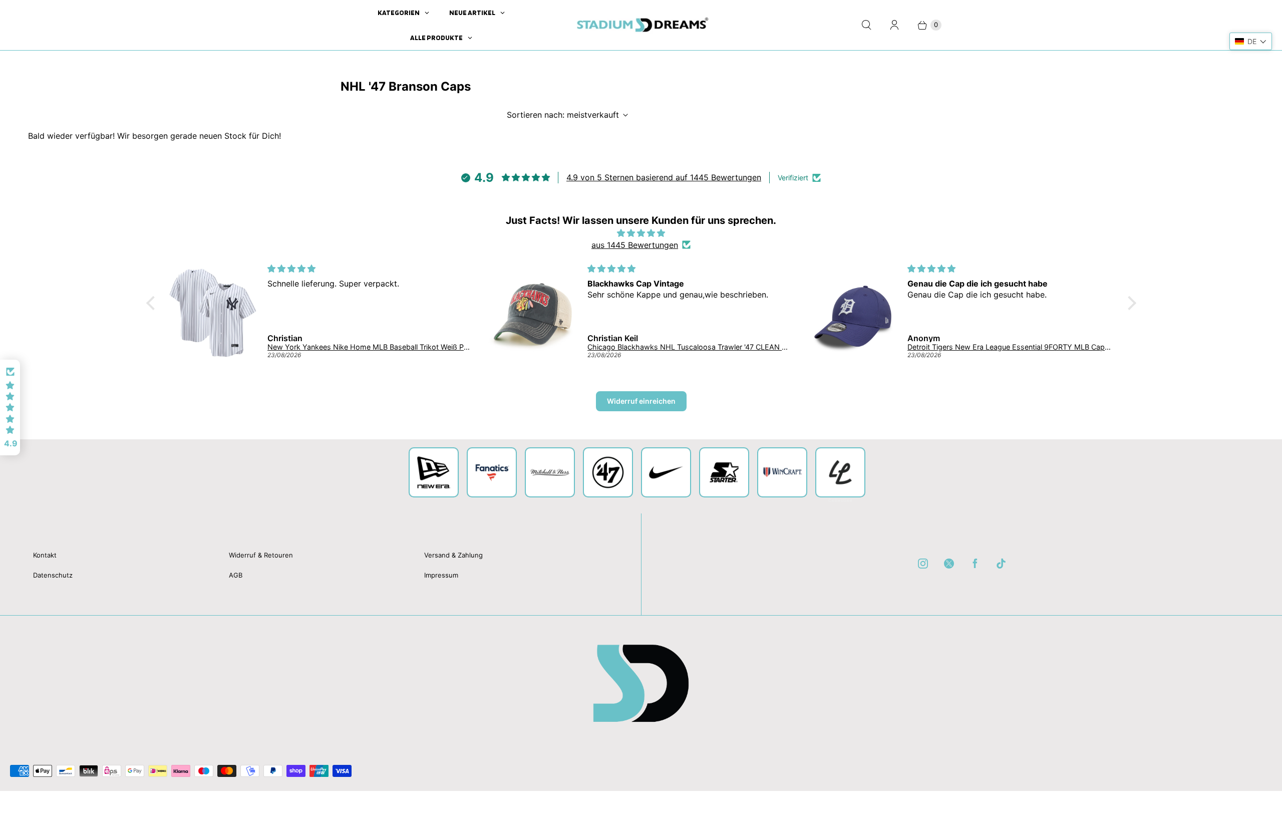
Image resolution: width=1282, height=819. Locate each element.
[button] (153, 303)
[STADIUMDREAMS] (641, 25)
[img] (641, 233)
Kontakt (45, 555)
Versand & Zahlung (453, 555)
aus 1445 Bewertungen (634, 245)
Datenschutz (53, 575)
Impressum (441, 575)
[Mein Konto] (894, 25)
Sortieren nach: (563, 115)
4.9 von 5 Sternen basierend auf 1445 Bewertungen (663, 177)
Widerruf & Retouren (261, 555)
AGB (235, 575)
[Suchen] (866, 25)
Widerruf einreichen (641, 401)
